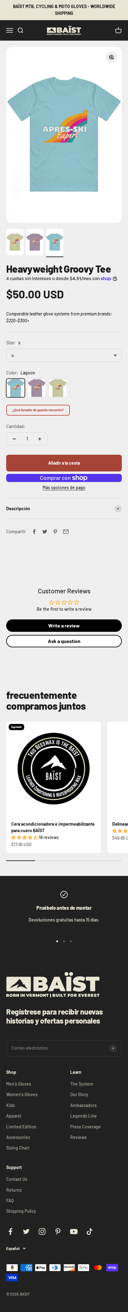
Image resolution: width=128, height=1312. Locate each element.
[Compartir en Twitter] (44, 531)
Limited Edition (21, 1126)
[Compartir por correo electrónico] (66, 531)
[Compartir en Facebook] (34, 531)
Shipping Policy (21, 1211)
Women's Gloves (22, 1094)
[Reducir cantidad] (14, 439)
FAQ (10, 1200)
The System (81, 1084)
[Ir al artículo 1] (15, 243)
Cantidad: (15, 426)
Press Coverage (85, 1126)
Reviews (78, 1137)
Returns (14, 1190)
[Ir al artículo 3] (54, 243)
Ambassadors (83, 1105)
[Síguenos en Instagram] (42, 1231)
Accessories (18, 1137)
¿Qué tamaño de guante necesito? (38, 410)
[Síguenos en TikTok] (89, 1231)
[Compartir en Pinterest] (55, 531)
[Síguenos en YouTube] (74, 1231)
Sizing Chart (18, 1147)
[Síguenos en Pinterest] (58, 1231)
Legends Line (83, 1115)
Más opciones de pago (64, 487)
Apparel (13, 1115)
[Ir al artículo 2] (34, 243)
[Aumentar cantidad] (40, 439)
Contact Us (16, 1179)
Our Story (79, 1094)
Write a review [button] (64, 625)
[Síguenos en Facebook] (10, 1231)
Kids (10, 1105)
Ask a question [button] (64, 641)
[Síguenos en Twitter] (26, 1231)
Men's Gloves (18, 1084)
